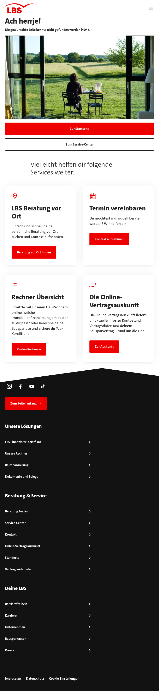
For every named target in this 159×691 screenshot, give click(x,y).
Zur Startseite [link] (79, 129)
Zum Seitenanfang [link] (23, 403)
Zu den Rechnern (29, 349)
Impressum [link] (13, 678)
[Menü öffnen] (151, 8)
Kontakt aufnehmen (109, 239)
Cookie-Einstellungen (64, 678)
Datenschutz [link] (35, 678)
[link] (9, 386)
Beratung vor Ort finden (34, 252)
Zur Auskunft (104, 346)
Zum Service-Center (80, 144)
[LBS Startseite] (19, 8)
